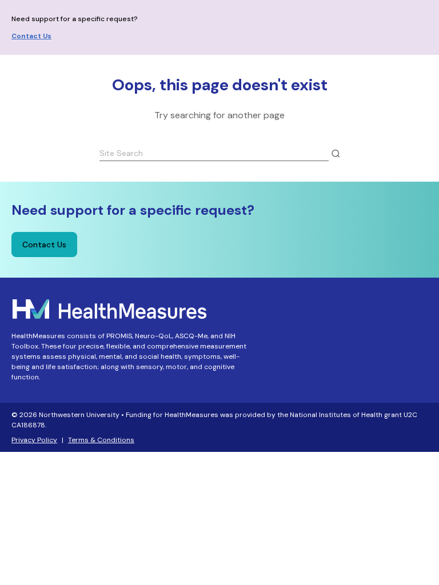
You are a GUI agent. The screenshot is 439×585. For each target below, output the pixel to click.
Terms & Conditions (101, 439)
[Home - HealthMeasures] (109, 307)
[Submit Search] (336, 153)
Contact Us (31, 36)
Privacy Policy (34, 439)
